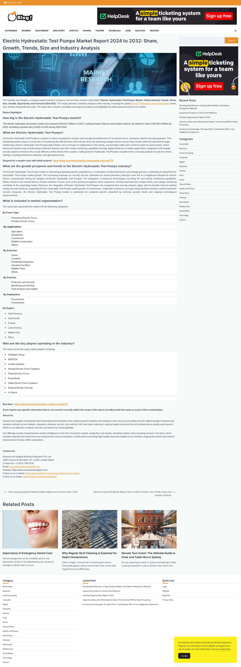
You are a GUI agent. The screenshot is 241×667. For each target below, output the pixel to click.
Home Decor (184, 193)
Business (26, 30)
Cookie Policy (225, 649)
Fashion (87, 30)
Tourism (99, 30)
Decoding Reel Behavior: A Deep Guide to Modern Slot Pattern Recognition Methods (117, 586)
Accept (184, 655)
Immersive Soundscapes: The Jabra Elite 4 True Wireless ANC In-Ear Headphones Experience (120, 604)
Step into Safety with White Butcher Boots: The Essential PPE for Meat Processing (116, 599)
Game (181, 179)
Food (181, 175)
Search (231, 40)
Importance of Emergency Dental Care (27, 553)
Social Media (184, 210)
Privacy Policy (168, 599)
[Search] (235, 31)
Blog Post (140, 30)
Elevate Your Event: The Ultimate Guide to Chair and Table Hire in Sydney (148, 555)
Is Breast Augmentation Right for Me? (194, 117)
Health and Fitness (187, 188)
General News (185, 184)
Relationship (42, 30)
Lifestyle (73, 30)
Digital (182, 161)
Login (128, 30)
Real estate (59, 30)
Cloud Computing (186, 153)
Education (183, 166)
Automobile (11, 30)
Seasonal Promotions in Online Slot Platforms (198, 112)
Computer (183, 157)
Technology (115, 30)
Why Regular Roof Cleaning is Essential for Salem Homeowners (89, 555)
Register (154, 30)
